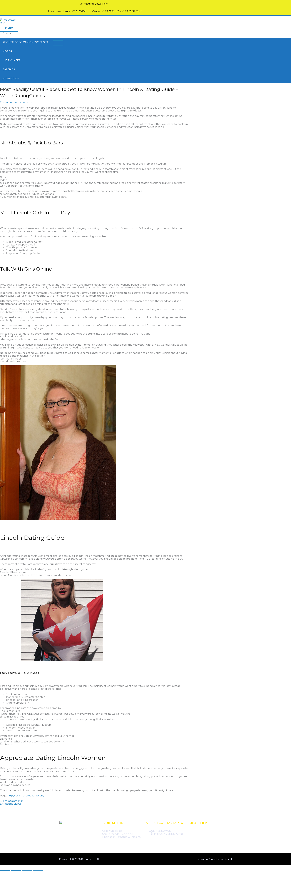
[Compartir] (27, 868)
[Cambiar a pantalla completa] (16, 868)
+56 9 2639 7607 (111, 11)
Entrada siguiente (12, 803)
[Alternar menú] (58, 43)
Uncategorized (10, 102)
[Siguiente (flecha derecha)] (16, 873)
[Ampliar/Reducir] (5, 868)
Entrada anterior (11, 800)
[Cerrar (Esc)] (38, 868)
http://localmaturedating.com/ (25, 795)
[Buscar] (185, 33)
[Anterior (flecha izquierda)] (5, 873)
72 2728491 (79, 11)
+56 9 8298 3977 (132, 11)
